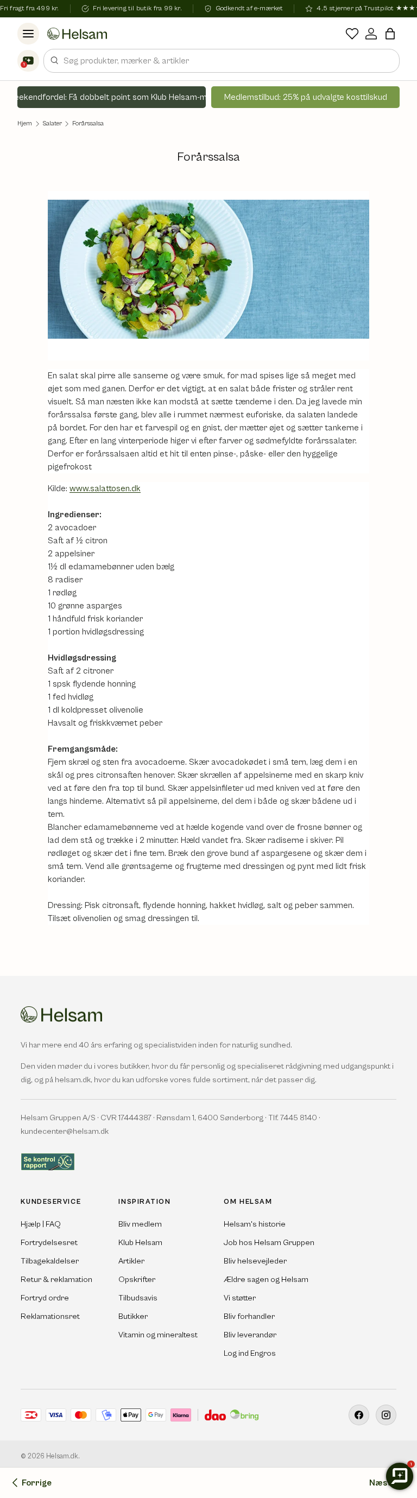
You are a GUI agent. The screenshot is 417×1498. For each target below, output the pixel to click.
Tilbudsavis (137, 1298)
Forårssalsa (88, 123)
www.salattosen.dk (105, 488)
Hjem (24, 123)
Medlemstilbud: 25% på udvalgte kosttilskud (305, 97)
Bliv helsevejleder (255, 1261)
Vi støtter (240, 1298)
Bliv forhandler (249, 1316)
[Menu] (28, 34)
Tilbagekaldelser (50, 1261)
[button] (390, 34)
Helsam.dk (62, 1456)
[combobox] (221, 61)
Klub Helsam (140, 1242)
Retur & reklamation (56, 1279)
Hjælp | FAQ (41, 1224)
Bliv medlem (140, 1224)
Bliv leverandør (250, 1335)
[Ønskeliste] (352, 34)
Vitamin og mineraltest (158, 1335)
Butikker (133, 1316)
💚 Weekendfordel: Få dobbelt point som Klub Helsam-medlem (111, 97)
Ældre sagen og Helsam (266, 1279)
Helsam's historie (255, 1224)
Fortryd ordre (45, 1298)
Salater (52, 123)
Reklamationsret (50, 1316)
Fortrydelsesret (49, 1242)
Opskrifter (136, 1279)
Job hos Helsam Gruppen (269, 1242)
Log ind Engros (250, 1353)
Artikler (131, 1261)
